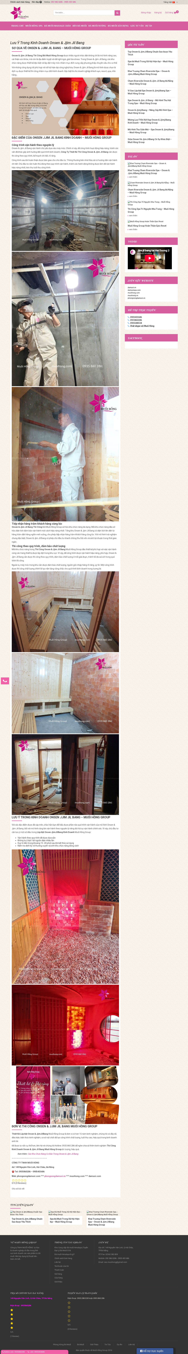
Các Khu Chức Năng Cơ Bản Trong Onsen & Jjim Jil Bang (53, 1154)
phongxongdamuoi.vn (55, 1176)
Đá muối (80, 1344)
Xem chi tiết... (15, 1259)
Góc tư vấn (137, 26)
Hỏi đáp (36, 2)
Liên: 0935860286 (17, 1352)
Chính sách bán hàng (20, 2)
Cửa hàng (58, 1278)
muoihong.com (134, 293)
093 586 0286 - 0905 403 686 (63, 2)
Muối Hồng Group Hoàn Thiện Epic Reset (147, 226)
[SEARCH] (117, 13)
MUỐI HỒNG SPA (33, 26)
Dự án (148, 26)
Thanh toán (59, 1270)
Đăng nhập (146, 12)
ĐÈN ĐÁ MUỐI (80, 26)
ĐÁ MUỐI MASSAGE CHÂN (57, 26)
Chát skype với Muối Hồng (142, 326)
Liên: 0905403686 (37, 1352)
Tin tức (108, 1344)
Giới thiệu (58, 1282)
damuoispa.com (134, 290)
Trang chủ (17, 26)
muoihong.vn (133, 295)
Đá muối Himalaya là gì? (64, 1254)
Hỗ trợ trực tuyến (152, 1351)
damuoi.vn (132, 287)
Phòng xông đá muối (62, 1344)
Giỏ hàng (170, 12)
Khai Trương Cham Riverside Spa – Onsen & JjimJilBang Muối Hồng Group (102, 1222)
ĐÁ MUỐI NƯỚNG (97, 26)
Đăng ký (158, 12)
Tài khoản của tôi (61, 1266)
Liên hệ (57, 1262)
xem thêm (133, 177)
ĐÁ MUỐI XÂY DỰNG (118, 26)
